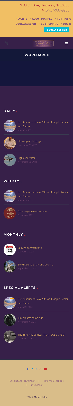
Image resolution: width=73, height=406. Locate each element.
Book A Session (57, 29)
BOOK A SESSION (26, 23)
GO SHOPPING (49, 23)
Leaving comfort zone (30, 247)
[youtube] (45, 369)
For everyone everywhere (32, 211)
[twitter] (36, 369)
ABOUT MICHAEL (42, 18)
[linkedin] (32, 369)
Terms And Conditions (52, 381)
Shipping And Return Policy (22, 381)
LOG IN (67, 23)
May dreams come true (30, 317)
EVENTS (22, 18)
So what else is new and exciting (35, 264)
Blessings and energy (29, 141)
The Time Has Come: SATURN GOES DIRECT (42, 334)
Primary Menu (66, 43)
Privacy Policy (36, 385)
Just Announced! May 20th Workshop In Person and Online (43, 124)
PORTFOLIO (64, 18)
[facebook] (27, 369)
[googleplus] (41, 369)
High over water (26, 157)
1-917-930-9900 (57, 10)
